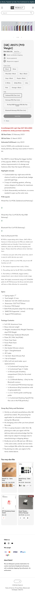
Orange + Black (16, 87)
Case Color (7, 65)
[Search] (31, 12)
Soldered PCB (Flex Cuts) (12, 95)
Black (7, 69)
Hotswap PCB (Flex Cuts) (12, 100)
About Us (20, 589)
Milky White (17, 83)
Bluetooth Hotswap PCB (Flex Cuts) (15, 110)
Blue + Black (23, 73)
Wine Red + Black (10, 73)
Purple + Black (21, 78)
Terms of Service (9, 588)
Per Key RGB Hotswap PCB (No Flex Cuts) (17, 105)
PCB (5, 92)
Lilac (26, 83)
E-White (7, 83)
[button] (2, 7)
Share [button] (7, 121)
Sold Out (17, 116)
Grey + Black (9, 78)
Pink (6, 87)
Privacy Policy (18, 588)
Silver (14, 69)
